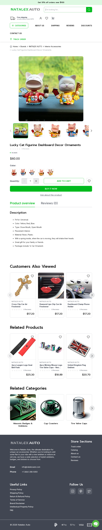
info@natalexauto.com (31, 467)
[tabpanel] (51, 228)
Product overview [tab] (22, 203)
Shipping (55, 25)
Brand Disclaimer (17, 503)
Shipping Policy (16, 493)
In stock (14, 153)
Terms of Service (17, 500)
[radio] (11, 149)
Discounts (86, 25)
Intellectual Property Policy (21, 507)
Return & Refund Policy (20, 496)
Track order (76, 447)
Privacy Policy (16, 489)
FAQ (11, 510)
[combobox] (68, 9)
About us (39, 25)
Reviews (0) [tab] (49, 203)
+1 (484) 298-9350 (30, 472)
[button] (95, 523)
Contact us (16, 33)
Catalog (74, 450)
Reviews (70, 25)
